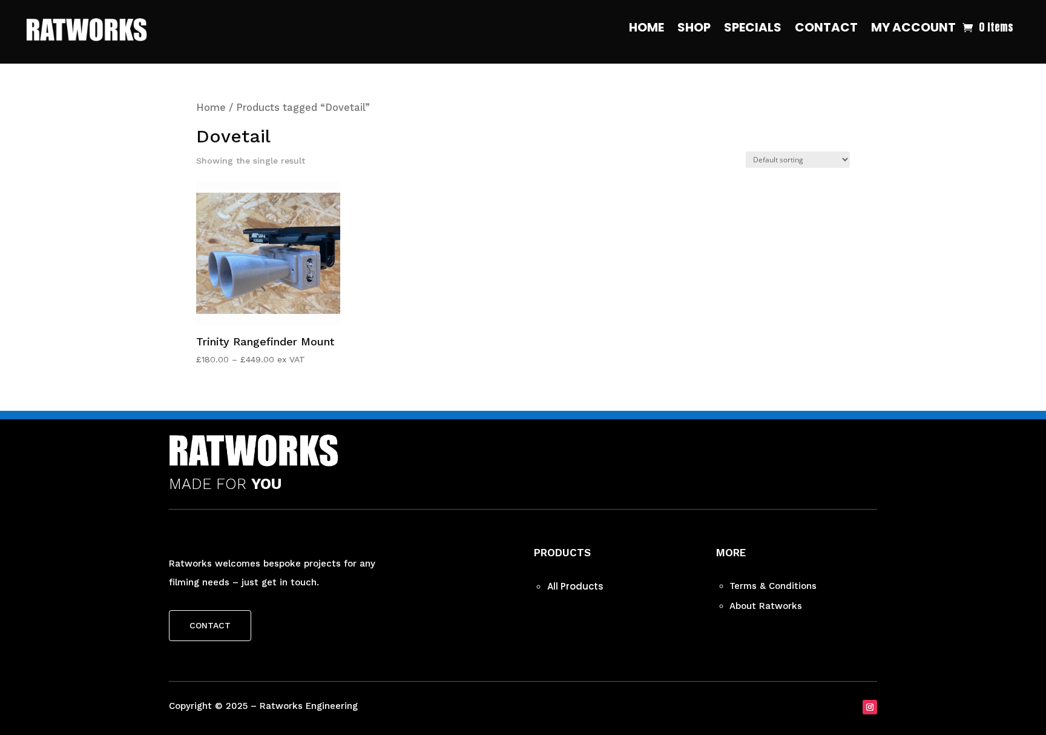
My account (913, 29)
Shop (694, 29)
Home (646, 29)
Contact (826, 29)
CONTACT (210, 625)
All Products (575, 586)
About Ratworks (765, 605)
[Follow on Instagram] (870, 707)
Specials (752, 29)
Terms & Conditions (773, 585)
